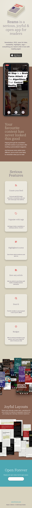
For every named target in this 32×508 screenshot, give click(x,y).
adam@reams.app (16, 502)
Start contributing (16, 478)
